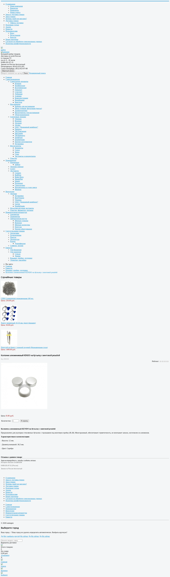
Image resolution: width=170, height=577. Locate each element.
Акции (8, 27)
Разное (12, 241)
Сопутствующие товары (15, 231)
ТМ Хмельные (20, 131)
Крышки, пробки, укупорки (21, 258)
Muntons (18, 189)
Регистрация (15, 35)
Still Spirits (19, 133)
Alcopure (18, 123)
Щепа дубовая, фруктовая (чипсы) (28, 108)
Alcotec (17, 125)
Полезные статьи (12, 25)
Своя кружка (20, 185)
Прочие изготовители (23, 142)
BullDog (18, 175)
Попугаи (18, 227)
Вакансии (14, 8)
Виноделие (10, 192)
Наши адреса (15, 12)
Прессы (13, 237)
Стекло (17, 254)
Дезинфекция (20, 244)
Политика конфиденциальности (18, 44)
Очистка (13, 158)
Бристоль (18, 102)
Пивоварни (14, 162)
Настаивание (15, 104)
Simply (17, 181)
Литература (14, 239)
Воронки (18, 223)
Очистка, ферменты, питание (21, 210)
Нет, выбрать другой (11, 536)
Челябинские (20, 86)
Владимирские (20, 88)
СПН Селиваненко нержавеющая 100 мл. (17, 298)
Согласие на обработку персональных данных (24, 41)
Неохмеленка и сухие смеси (26, 187)
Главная (9, 77)
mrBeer (17, 165)
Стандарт (18, 92)
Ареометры (14, 214)
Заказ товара (10, 17)
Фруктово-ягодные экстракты (22, 208)
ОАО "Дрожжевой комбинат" (26, 127)
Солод (17, 150)
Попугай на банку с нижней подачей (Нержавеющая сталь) (24, 347)
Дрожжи (13, 194)
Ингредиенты (15, 146)
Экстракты (14, 171)
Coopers (18, 173)
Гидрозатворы (15, 235)
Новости (9, 29)
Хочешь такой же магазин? (16, 19)
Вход (12, 33)
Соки (17, 154)
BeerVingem (19, 198)
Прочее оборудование (23, 229)
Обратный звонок (8, 71)
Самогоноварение (13, 79)
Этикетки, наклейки (18, 260)
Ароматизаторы (21, 111)
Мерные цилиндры (22, 225)
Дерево (17, 256)
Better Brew (19, 177)
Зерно (17, 152)
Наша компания (16, 6)
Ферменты (19, 148)
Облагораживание (22, 115)
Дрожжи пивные (16, 167)
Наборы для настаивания (25, 106)
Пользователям (11, 31)
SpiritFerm (19, 138)
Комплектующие (21, 98)
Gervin (17, 204)
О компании (10, 4)
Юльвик (18, 84)
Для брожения (15, 250)
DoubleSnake (20, 140)
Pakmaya (18, 129)
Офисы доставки (16, 23)
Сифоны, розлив (16, 246)
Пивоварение (11, 160)
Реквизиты (14, 10)
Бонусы (13, 37)
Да (2, 536)
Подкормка (19, 144)
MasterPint (19, 179)
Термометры (15, 217)
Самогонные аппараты (19, 81)
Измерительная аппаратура (16, 212)
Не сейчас (24, 536)
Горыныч (18, 90)
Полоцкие (19, 183)
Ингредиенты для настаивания (27, 113)
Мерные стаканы (21, 221)
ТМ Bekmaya (20, 135)
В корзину (5, 555)
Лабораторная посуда (18, 219)
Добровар (18, 94)
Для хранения (15, 252)
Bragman (18, 121)
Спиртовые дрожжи (18, 117)
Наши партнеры (12, 39)
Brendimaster (20, 100)
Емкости (9, 248)
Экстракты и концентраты (25, 156)
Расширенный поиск (37, 73)
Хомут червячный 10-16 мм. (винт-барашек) (18, 323)
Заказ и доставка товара (15, 14)
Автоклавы (14, 233)
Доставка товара (12, 21)
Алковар (18, 96)
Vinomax (18, 119)
